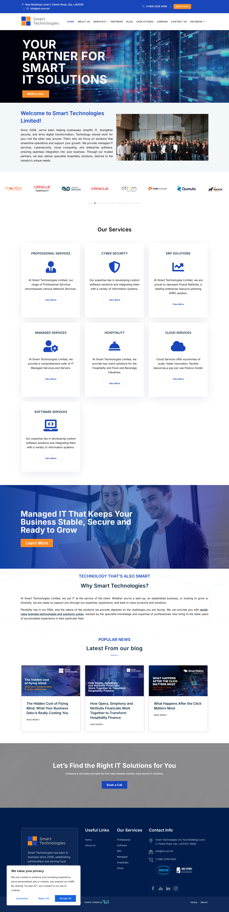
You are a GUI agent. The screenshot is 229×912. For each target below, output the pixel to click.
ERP (119, 851)
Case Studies (145, 21)
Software (122, 845)
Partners (117, 21)
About (204, 902)
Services (99, 21)
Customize (22, 898)
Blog (129, 21)
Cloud (120, 868)
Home (70, 21)
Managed (122, 856)
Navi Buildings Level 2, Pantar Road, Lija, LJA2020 (54, 4)
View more (50, 299)
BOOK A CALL (182, 6)
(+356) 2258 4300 (156, 6)
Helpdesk (196, 21)
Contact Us (179, 21)
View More (178, 304)
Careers (162, 21)
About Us (84, 21)
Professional (123, 839)
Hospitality (123, 862)
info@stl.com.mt (39, 8)
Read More (32, 719)
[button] (5, 189)
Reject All (43, 898)
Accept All (65, 898)
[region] (43, 885)
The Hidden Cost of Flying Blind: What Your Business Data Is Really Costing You (47, 708)
